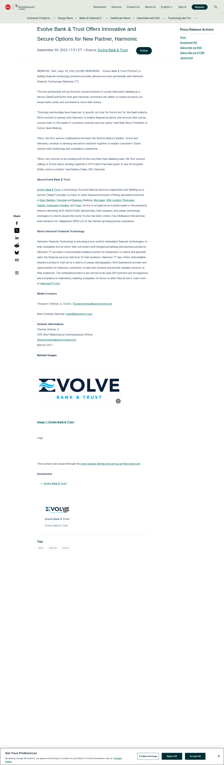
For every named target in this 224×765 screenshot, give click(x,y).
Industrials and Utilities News (149, 18)
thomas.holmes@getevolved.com (56, 339)
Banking (53, 548)
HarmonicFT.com (50, 283)
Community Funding (57, 205)
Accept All (195, 756)
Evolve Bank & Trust (113, 50)
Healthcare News (120, 18)
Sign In (182, 7)
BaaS (41, 548)
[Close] (218, 756)
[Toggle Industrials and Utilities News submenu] (164, 18)
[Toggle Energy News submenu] (76, 18)
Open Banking (47, 200)
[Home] (20, 7)
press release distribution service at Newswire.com (110, 463)
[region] (112, 756)
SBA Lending (113, 200)
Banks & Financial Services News (91, 18)
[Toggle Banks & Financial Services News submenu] (107, 18)
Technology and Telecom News (180, 18)
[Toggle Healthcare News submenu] (133, 18)
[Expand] (118, 401)
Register (199, 7)
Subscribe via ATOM (192, 52)
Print (183, 37)
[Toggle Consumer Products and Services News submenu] (54, 18)
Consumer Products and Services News (39, 18)
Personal (62, 200)
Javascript (186, 58)
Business (77, 200)
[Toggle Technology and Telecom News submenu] (195, 18)
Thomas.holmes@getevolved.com (92, 303)
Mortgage (99, 200)
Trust (78, 205)
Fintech (65, 548)
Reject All (172, 756)
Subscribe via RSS (191, 47)
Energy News (65, 18)
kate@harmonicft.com (79, 314)
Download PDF (188, 42)
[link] (99, 7)
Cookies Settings (148, 756)
